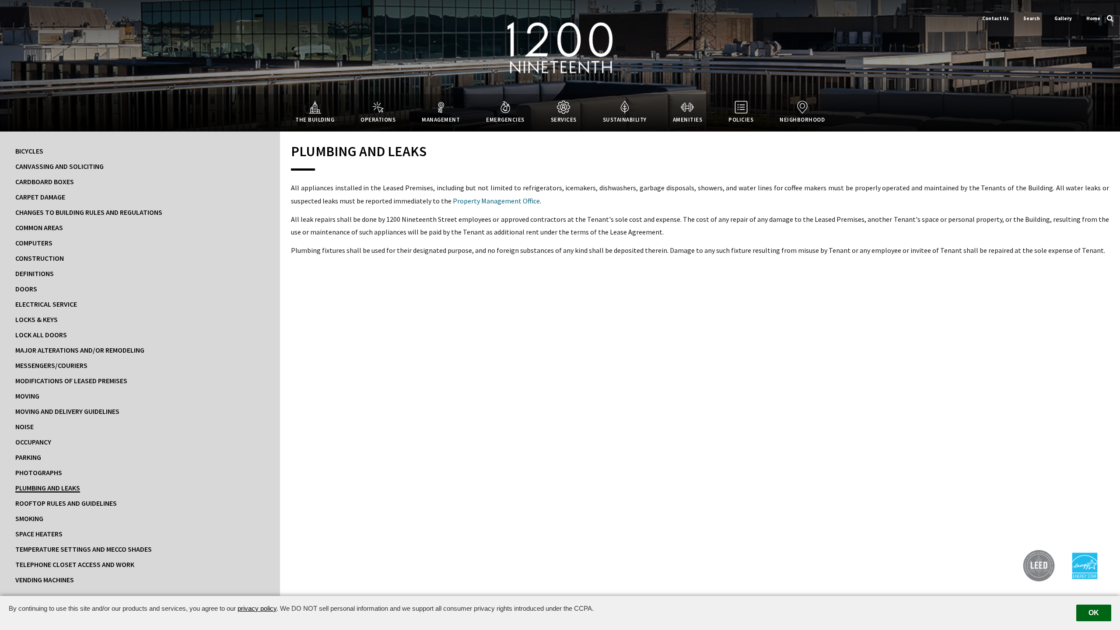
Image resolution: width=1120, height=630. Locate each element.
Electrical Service (46, 304)
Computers (33, 242)
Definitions (34, 273)
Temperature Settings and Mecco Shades (83, 549)
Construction (39, 258)
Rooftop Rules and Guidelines (66, 503)
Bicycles (29, 151)
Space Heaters (39, 533)
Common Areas (39, 227)
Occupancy (33, 442)
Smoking (29, 518)
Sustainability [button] (625, 119)
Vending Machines (44, 579)
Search (1031, 18)
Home (1093, 18)
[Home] (560, 47)
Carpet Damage (40, 196)
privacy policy (257, 608)
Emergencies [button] (505, 119)
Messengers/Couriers (51, 365)
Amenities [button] (688, 119)
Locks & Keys (36, 319)
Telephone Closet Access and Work (74, 564)
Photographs (38, 472)
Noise (24, 426)
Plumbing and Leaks (47, 487)
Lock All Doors (41, 334)
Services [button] (564, 119)
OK (1093, 612)
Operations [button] (378, 119)
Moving (27, 396)
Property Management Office (496, 200)
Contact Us (995, 18)
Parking (28, 457)
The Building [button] (314, 119)
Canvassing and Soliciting (59, 166)
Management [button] (441, 119)
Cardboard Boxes (44, 181)
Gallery (1063, 18)
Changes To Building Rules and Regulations (88, 212)
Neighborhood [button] (802, 119)
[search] (1110, 17)
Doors (26, 288)
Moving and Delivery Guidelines (67, 411)
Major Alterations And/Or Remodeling (79, 350)
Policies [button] (740, 119)
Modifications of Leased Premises (71, 380)
